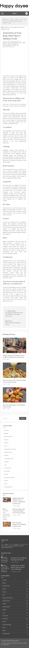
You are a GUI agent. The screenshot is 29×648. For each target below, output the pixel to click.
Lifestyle (6, 461)
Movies (6, 474)
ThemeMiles (6, 644)
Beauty (4, 42)
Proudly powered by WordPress (9, 643)
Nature (14, 45)
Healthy (10, 44)
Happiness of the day (16, 42)
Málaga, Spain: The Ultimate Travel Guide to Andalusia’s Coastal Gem (18, 500)
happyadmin (15, 41)
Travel (5, 483)
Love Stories (7, 468)
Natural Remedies (9, 477)
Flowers (6, 442)
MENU (14, 13)
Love (5, 464)
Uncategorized (8, 487)
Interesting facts (8, 458)
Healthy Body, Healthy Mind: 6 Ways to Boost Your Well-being (18, 567)
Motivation (8, 45)
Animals (6, 430)
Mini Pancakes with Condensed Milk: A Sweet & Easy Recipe (18, 511)
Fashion (6, 439)
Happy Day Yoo (8, 452)
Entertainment (8, 436)
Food (8, 42)
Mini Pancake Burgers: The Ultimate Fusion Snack (19, 524)
